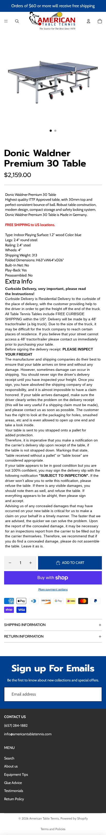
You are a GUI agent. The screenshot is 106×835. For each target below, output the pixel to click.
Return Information (23, 636)
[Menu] (6, 21)
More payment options (53, 589)
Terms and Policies (53, 829)
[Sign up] (95, 694)
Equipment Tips (16, 774)
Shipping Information (25, 624)
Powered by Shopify (74, 818)
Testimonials (13, 790)
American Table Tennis (44, 818)
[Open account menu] (88, 21)
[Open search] (17, 21)
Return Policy (14, 799)
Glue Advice (13, 782)
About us (11, 766)
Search (9, 758)
